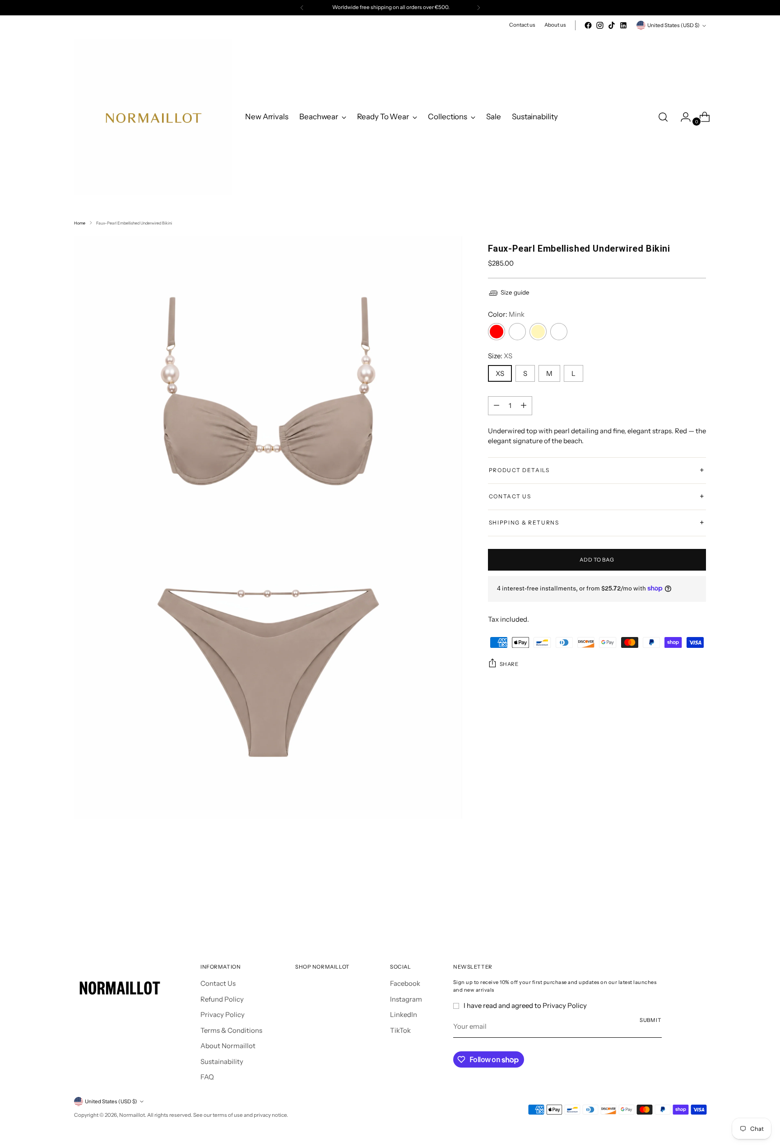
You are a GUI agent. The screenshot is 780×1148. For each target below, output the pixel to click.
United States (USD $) (673, 25)
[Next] (478, 7)
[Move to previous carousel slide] (677, 908)
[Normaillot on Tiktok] (612, 25)
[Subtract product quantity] (523, 406)
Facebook (405, 983)
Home (79, 222)
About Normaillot (227, 1045)
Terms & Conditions (231, 1030)
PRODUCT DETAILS (597, 470)
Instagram (406, 999)
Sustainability (221, 1061)
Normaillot (132, 1115)
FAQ (207, 1077)
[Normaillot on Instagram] (600, 25)
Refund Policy (222, 999)
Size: (500, 355)
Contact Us (218, 983)
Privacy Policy (222, 1014)
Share (509, 664)
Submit (651, 1020)
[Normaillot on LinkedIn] (623, 25)
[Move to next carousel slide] (698, 908)
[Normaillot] (153, 117)
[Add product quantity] (496, 406)
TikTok (400, 1030)
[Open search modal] (663, 117)
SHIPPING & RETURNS (597, 523)
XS (500, 373)
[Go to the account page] (682, 117)
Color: (506, 314)
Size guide (515, 292)
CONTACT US (597, 496)
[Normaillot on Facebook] (588, 25)
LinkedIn (403, 1014)
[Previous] (302, 7)
